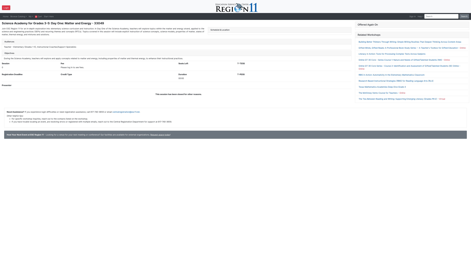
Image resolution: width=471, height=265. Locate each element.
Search (464, 16)
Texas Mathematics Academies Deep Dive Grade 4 (382, 87)
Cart (39, 16)
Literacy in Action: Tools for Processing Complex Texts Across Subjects (392, 54)
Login (6, 8)
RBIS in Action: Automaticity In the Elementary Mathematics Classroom (392, 75)
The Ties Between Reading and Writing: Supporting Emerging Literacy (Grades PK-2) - (402, 99)
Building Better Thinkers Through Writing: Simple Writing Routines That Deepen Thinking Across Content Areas (410, 42)
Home (5, 16)
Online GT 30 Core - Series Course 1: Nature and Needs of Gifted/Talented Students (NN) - (404, 60)
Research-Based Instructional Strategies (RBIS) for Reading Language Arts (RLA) (396, 81)
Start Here (49, 16)
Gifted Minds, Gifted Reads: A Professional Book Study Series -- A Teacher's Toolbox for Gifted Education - (412, 48)
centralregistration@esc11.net (126, 112)
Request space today (160, 134)
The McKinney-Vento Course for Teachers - (382, 93)
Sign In (412, 16)
